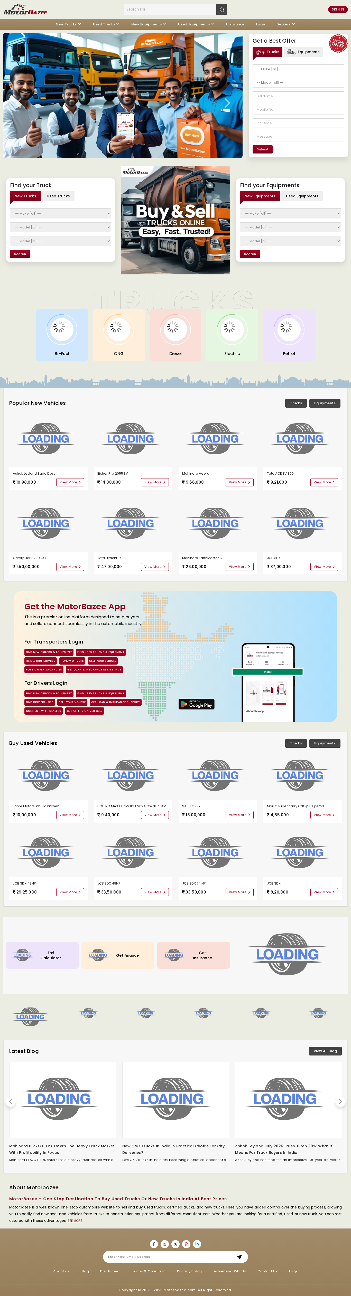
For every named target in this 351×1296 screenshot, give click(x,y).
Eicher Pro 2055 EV (112, 473)
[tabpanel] (298, 108)
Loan (260, 24)
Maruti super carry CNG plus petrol (295, 806)
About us (61, 1271)
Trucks (296, 403)
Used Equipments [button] (194, 24)
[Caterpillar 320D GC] (48, 523)
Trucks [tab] (273, 51)
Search (20, 254)
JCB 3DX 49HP (24, 883)
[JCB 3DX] (302, 523)
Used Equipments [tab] (302, 196)
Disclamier (110, 1271)
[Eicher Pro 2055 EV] (133, 439)
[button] (147, 1013)
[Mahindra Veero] (218, 439)
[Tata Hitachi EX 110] (133, 523)
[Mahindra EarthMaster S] (218, 523)
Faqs (293, 1271)
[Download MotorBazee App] (197, 704)
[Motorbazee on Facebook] (154, 1244)
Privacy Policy (189, 1271)
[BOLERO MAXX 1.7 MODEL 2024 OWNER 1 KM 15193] (133, 775)
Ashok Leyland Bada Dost (34, 473)
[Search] (221, 9)
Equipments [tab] (309, 51)
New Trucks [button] (66, 24)
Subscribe (241, 1257)
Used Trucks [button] (104, 24)
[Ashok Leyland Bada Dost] (48, 439)
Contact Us (267, 1271)
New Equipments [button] (146, 24)
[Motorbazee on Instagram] (165, 1244)
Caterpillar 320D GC (29, 557)
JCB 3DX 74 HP (194, 883)
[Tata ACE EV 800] (302, 439)
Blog (85, 1271)
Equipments (325, 403)
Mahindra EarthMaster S (202, 557)
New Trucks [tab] (25, 196)
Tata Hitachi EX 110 (111, 557)
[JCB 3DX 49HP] (48, 853)
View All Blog (325, 1051)
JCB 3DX (274, 557)
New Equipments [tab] (260, 196)
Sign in (338, 9)
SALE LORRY (191, 806)
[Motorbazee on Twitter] (175, 1244)
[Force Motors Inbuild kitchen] (48, 775)
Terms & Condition (148, 1271)
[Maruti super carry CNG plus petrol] (302, 775)
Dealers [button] (283, 24)
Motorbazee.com (180, 1290)
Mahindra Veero (195, 473)
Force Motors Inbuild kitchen (36, 806)
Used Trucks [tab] (58, 196)
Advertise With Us (230, 1271)
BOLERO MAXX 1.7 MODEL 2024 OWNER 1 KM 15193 (136, 806)
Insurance (235, 24)
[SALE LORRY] (218, 775)
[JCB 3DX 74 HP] (218, 853)
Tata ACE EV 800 (280, 473)
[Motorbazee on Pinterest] (186, 1244)
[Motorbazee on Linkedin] (197, 1244)
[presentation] (19, 103)
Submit (263, 149)
